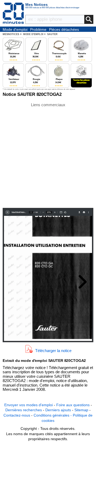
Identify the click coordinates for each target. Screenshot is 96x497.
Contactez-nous (16, 415)
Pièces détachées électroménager (64, 29)
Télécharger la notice (53, 350)
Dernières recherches (23, 410)
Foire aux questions (73, 405)
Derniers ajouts (58, 410)
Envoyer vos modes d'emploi (28, 405)
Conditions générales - (53, 415)
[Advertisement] (48, 155)
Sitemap (81, 410)
